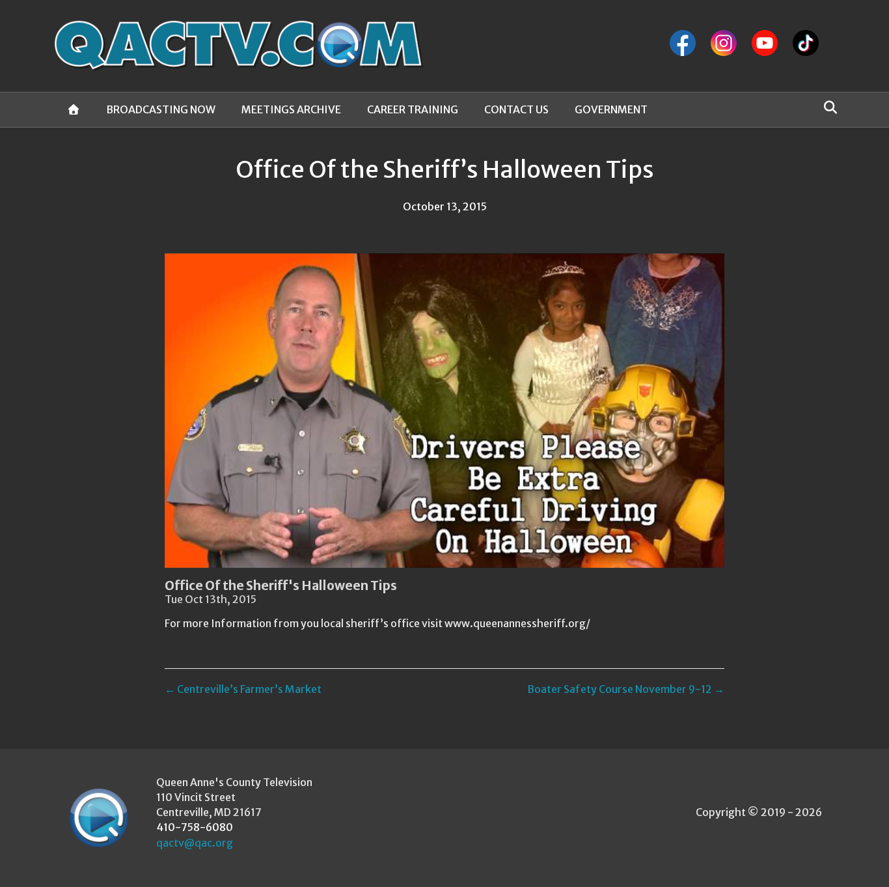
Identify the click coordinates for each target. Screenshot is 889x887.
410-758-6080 (194, 827)
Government (611, 109)
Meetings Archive (291, 109)
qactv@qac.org (194, 842)
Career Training (412, 109)
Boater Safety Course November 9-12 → (625, 689)
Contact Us (516, 109)
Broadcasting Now (160, 109)
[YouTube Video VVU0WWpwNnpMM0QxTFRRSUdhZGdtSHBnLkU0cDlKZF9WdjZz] (444, 410)
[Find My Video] (827, 107)
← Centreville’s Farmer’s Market (243, 689)
